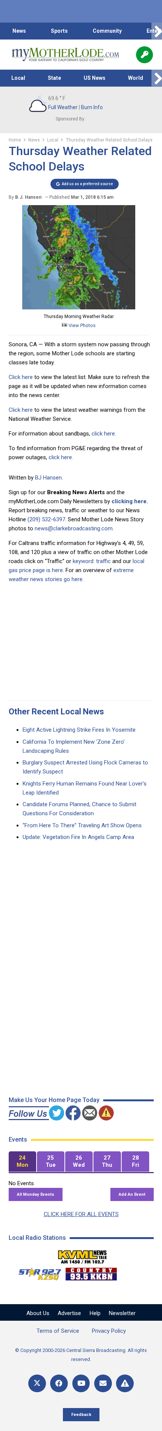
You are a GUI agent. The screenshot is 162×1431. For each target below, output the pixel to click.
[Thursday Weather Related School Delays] (78, 307)
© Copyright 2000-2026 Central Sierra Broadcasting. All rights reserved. (81, 1354)
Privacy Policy (109, 1330)
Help (95, 1313)
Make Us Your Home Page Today (54, 1100)
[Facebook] (59, 1383)
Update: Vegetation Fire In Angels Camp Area (78, 837)
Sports (59, 31)
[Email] (103, 1383)
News (19, 31)
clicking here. (130, 501)
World (135, 78)
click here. (104, 433)
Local (18, 78)
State (54, 78)
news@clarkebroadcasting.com (74, 528)
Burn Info (92, 107)
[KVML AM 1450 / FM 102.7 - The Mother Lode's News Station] (82, 1254)
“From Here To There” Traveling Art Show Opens (82, 825)
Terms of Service (58, 1330)
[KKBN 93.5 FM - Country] (91, 1272)
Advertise (69, 1313)
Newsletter (122, 1313)
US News (94, 78)
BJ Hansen (48, 477)
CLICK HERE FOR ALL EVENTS (81, 1214)
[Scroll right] (156, 31)
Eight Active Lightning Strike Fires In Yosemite (79, 729)
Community (107, 31)
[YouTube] (81, 1383)
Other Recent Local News (56, 711)
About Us (37, 1313)
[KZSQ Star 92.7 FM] (36, 1272)
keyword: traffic (92, 561)
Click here (21, 377)
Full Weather (63, 107)
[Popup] (144, 54)
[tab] (22, 1161)
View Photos (81, 325)
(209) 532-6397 (46, 519)
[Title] (125, 1383)
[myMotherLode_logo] (65, 54)
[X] (37, 1383)
